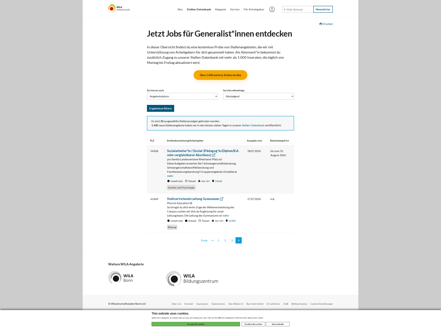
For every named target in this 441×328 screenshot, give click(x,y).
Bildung (172, 227)
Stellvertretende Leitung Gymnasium (193, 199)
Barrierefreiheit (255, 303)
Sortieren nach (155, 90)
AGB (285, 303)
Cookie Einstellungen (321, 303)
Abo (180, 9)
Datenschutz (218, 303)
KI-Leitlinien (273, 303)
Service (235, 9)
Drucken (327, 23)
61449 (232, 220)
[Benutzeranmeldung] (272, 9)
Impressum (202, 303)
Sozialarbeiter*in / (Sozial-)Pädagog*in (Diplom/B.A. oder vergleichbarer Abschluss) (203, 153)
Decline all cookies (253, 324)
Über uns (176, 303)
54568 (218, 181)
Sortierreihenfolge (233, 90)
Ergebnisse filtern (160, 108)
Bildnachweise (299, 303)
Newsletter (323, 9)
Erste (204, 240)
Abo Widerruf (235, 303)
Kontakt (188, 303)
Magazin (220, 9)
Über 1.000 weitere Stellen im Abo (220, 75)
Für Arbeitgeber (254, 9)
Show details (278, 324)
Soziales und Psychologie (181, 187)
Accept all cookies (195, 324)
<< (212, 240)
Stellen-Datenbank (199, 9)
